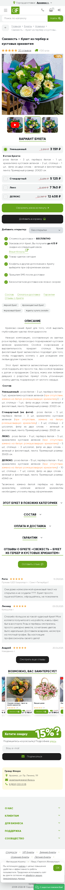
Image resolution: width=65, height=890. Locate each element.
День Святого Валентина (45, 862)
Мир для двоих (39, 703)
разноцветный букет (33, 305)
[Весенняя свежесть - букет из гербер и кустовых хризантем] (32, 125)
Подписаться (34, 756)
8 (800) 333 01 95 (17, 784)
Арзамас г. (43, 3)
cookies (21, 866)
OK (57, 868)
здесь (53, 741)
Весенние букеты (15, 862)
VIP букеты (28, 852)
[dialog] (43, 10)
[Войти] (59, 10)
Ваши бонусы (17, 252)
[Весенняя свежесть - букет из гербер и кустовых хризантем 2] (50, 125)
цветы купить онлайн (37, 311)
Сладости (11, 852)
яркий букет (11, 305)
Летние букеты (42, 857)
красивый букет (13, 311)
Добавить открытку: (14, 229)
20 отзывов (24, 50)
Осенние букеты (20, 857)
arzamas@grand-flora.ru (22, 780)
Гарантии (49, 295)
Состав (9, 295)
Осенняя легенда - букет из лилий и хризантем (17, 704)
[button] (49, 887)
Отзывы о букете (14, 298)
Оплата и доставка (28, 295)
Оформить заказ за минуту (31, 208)
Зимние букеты (47, 852)
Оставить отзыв (31, 564)
